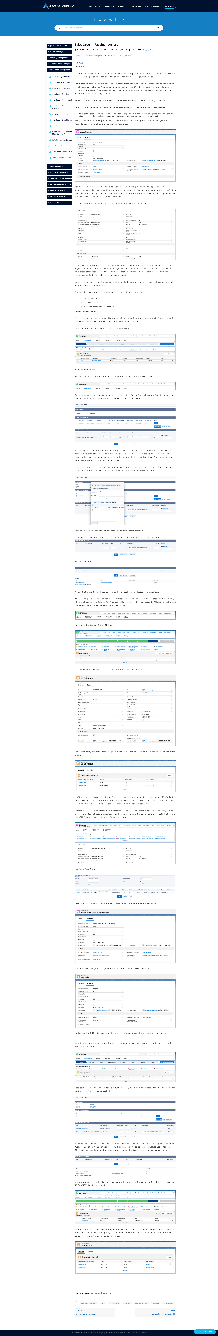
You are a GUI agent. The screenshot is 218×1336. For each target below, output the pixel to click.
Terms (107, 1333)
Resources (136, 6)
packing (156, 1303)
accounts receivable (89, 1303)
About (98, 6)
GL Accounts (114, 1303)
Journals (127, 1303)
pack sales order (141, 1303)
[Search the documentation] (59, 28)
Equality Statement (115, 1333)
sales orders (168, 1303)
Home (91, 6)
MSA (103, 1333)
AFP (103, 1303)
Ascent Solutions (86, 1333)
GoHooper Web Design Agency (138, 1333)
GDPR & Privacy (97, 1333)
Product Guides (152, 6)
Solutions (109, 6)
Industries (123, 6)
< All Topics (80, 63)
